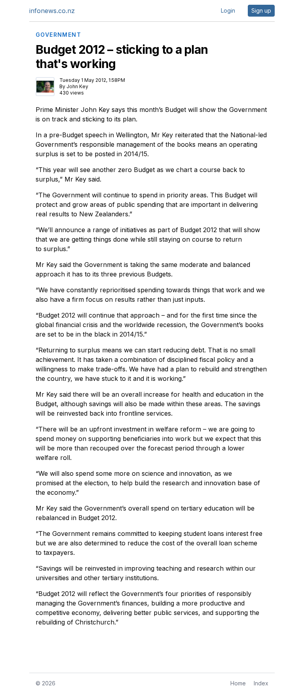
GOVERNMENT (58, 35)
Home (238, 683)
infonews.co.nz (52, 11)
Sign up (261, 10)
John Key (77, 86)
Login (228, 10)
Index (261, 683)
